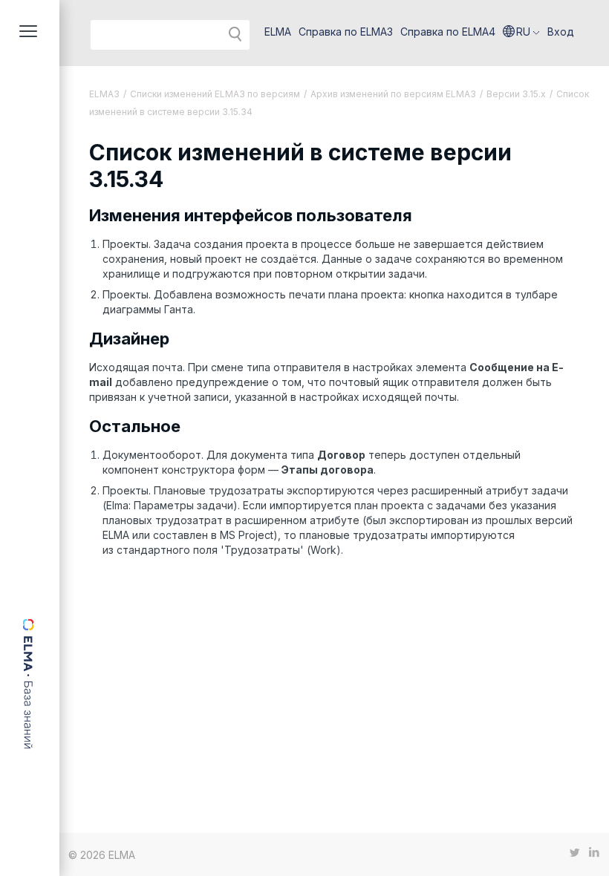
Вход (560, 31)
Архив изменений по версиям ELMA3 (393, 93)
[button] (521, 32)
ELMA (277, 31)
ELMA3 (104, 93)
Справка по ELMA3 (346, 31)
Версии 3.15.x (516, 93)
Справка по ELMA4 (447, 31)
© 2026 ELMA (101, 855)
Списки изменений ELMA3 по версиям (215, 93)
